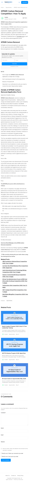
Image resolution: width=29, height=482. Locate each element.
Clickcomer (20, 479)
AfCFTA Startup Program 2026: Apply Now (14, 353)
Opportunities (9, 7)
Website (3, 441)
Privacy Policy (20, 475)
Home (2, 7)
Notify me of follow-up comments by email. (12, 453)
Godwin (6, 17)
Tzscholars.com (20, 36)
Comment (3, 412)
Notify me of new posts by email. (10, 456)
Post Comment (5, 460)
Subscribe (24, 2)
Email (2, 434)
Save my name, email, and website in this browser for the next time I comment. (15, 449)
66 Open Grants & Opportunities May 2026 (14, 378)
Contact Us (13, 475)
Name (2, 428)
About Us (8, 475)
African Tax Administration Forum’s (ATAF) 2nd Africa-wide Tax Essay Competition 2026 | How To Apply (14, 281)
